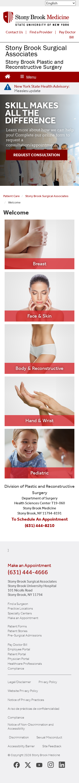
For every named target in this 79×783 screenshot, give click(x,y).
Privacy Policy (48, 682)
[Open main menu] (28, 77)
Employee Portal (19, 649)
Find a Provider (41, 32)
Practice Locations (20, 608)
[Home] (36, 19)
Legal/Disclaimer (19, 682)
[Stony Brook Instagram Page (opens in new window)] (50, 764)
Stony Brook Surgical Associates (36, 50)
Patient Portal (17, 654)
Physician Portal (18, 659)
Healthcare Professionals (25, 664)
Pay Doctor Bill (17, 645)
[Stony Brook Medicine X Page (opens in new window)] (28, 764)
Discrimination (19, 737)
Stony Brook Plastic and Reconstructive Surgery (34, 64)
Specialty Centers (20, 613)
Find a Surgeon (18, 604)
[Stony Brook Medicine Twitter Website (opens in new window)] (39, 764)
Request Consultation (36, 155)
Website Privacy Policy (23, 691)
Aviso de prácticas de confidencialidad (33, 709)
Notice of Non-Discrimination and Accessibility (31, 726)
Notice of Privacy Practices (26, 700)
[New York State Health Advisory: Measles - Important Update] (7, 87)
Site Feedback (51, 746)
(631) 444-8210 (39, 525)
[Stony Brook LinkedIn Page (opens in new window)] (62, 764)
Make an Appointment (23, 618)
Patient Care (11, 196)
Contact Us (14, 32)
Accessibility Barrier (21, 746)
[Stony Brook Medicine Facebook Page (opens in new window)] (16, 764)
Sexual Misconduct (49, 737)
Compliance (16, 668)
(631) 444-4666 (28, 572)
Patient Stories (17, 631)
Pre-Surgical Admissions (25, 635)
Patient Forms (17, 626)
